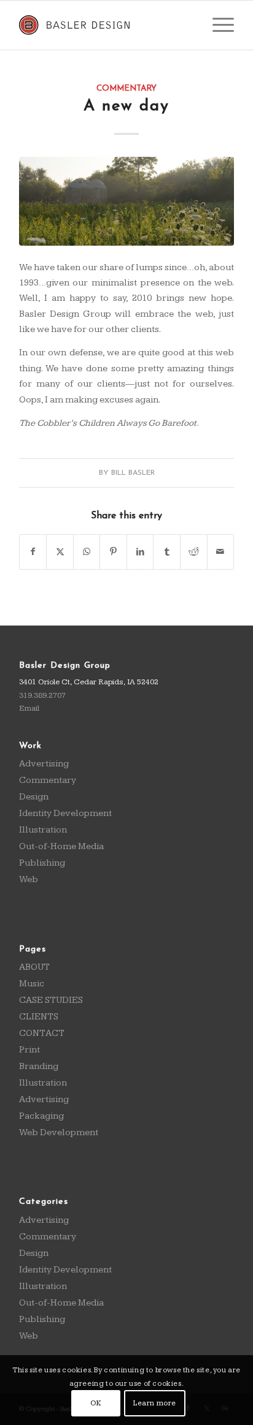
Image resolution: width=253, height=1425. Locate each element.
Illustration (43, 830)
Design (34, 797)
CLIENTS (38, 1016)
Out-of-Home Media (61, 846)
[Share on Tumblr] (167, 552)
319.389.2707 (42, 695)
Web (28, 879)
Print (29, 1050)
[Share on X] (60, 552)
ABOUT (34, 967)
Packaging (41, 1116)
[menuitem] (217, 25)
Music (31, 983)
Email (29, 708)
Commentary (126, 89)
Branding (38, 1066)
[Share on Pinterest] (113, 552)
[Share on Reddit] (194, 552)
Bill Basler (133, 473)
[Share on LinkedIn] (140, 552)
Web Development (58, 1132)
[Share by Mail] (221, 552)
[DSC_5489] (126, 201)
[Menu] (217, 25)
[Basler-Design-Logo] (105, 25)
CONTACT (41, 1033)
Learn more (154, 1403)
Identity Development (65, 813)
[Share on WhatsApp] (87, 552)
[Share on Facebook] (33, 552)
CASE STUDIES (51, 1000)
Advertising (44, 763)
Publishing (42, 863)
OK (95, 1403)
